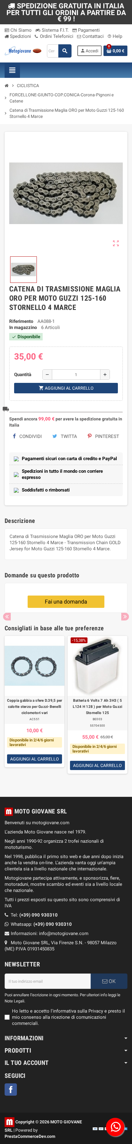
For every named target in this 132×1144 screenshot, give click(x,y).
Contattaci (92, 36)
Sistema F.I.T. (55, 30)
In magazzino (23, 327)
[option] (34, 708)
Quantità (22, 374)
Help (114, 36)
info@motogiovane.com (63, 933)
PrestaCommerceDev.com (30, 1136)
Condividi (30, 436)
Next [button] (125, 616)
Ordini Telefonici (56, 36)
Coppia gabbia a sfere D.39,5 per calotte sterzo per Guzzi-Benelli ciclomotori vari (34, 706)
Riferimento (21, 321)
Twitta (68, 436)
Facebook (11, 1089)
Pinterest (106, 436)
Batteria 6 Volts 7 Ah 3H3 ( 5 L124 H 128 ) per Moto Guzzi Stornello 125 (97, 706)
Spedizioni (20, 36)
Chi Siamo (20, 30)
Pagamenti (88, 30)
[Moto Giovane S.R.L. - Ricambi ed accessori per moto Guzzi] (23, 50)
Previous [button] (7, 616)
